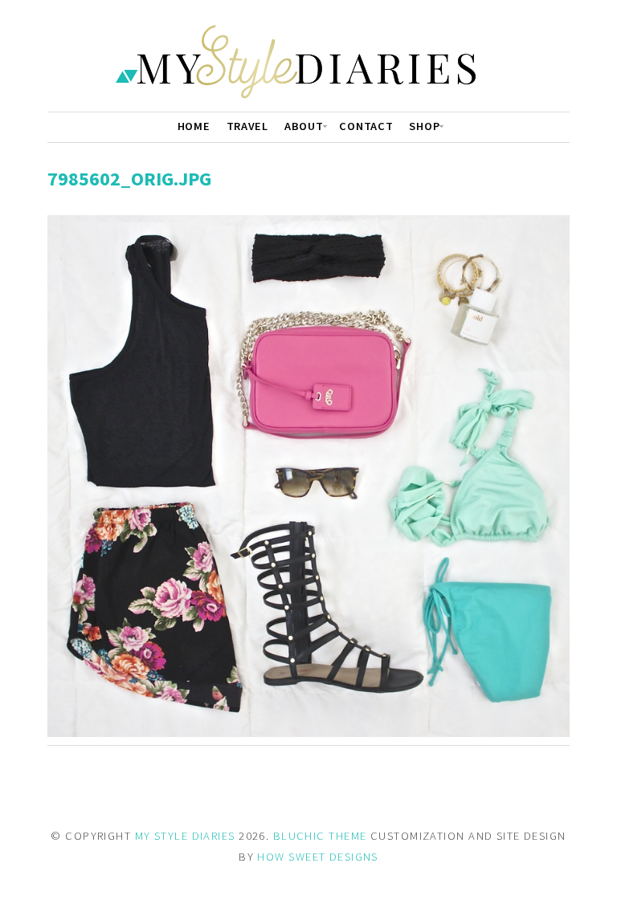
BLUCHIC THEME (320, 836)
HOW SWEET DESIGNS (317, 856)
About (304, 126)
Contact (366, 126)
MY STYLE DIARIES (185, 836)
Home (194, 126)
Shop (424, 126)
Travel (247, 126)
